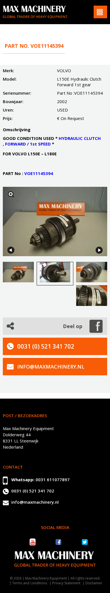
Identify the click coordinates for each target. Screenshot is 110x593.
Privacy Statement (66, 583)
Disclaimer (93, 583)
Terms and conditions (29, 583)
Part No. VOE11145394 (34, 45)
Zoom (11, 194)
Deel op (72, 326)
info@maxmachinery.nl (50, 366)
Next (99, 250)
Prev (10, 250)
